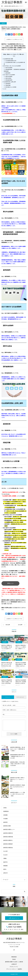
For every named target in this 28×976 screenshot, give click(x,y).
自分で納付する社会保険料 (8, 74)
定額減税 (5, 815)
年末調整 (5, 818)
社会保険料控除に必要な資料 (9, 81)
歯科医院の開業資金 (8, 847)
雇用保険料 (7, 73)
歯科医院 (5, 822)
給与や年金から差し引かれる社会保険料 (11, 65)
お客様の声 (14, 964)
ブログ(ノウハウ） (14, 966)
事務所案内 (14, 956)
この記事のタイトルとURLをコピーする (14, 39)
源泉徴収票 (7, 83)
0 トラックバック (20, 697)
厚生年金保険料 (8, 67)
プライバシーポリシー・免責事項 (14, 969)
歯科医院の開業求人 (8, 840)
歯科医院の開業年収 (8, 833)
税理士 (4, 869)
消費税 (4, 858)
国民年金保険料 (8, 76)
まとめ (4, 88)
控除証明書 (7, 85)
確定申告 (3, 23)
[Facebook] (14, 950)
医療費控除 (6, 811)
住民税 (4, 807)
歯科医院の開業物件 (8, 844)
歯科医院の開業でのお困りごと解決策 (14, 961)
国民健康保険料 (8, 80)
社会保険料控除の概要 (7, 58)
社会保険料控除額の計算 (10, 60)
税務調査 (5, 865)
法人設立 (5, 854)
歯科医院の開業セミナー (9, 829)
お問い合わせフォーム (14, 918)
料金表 (14, 959)
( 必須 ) (9, 705)
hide (14, 56)
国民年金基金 (7, 78)
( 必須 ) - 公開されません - (10, 709)
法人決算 (5, 851)
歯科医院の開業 (7, 825)
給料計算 (5, 873)
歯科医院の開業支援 (8, 836)
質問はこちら (10, 583)
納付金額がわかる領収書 (10, 87)
